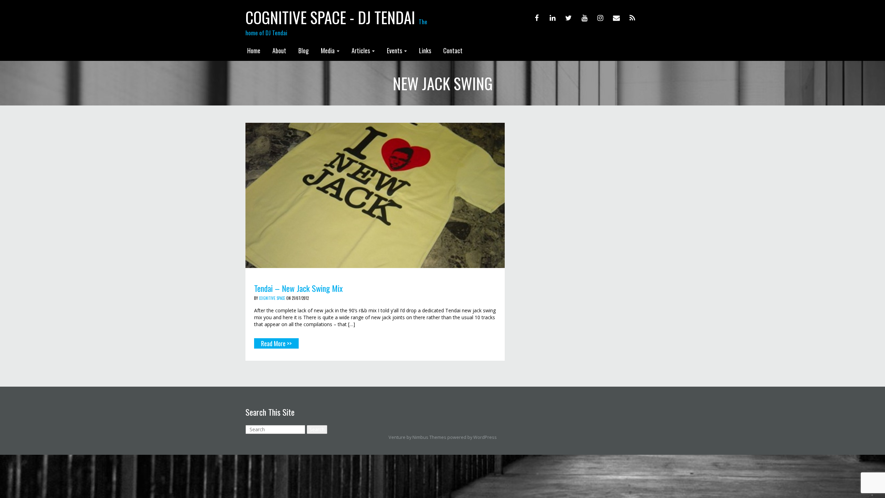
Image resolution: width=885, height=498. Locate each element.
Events (395, 50)
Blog (303, 50)
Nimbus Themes (429, 437)
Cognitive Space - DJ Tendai (330, 17)
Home (253, 50)
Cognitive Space (272, 298)
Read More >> (276, 343)
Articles (361, 50)
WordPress (485, 437)
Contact (453, 50)
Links (425, 50)
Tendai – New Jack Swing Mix (298, 288)
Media (328, 50)
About (279, 50)
